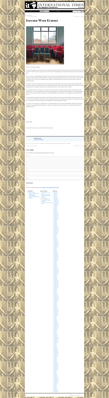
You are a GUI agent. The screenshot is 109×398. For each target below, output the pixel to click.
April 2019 (55, 292)
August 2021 (56, 260)
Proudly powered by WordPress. (76, 395)
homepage (42, 143)
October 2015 (56, 340)
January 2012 (56, 390)
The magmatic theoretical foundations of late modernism (46, 195)
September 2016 (56, 327)
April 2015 (55, 347)
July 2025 (55, 206)
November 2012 (56, 380)
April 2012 (55, 388)
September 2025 (56, 204)
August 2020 (56, 274)
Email (27, 174)
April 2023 (55, 237)
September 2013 (56, 368)
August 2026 (56, 192)
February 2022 (56, 253)
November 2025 (56, 202)
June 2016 (55, 331)
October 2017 (56, 312)
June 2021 (55, 262)
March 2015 (55, 348)
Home (27, 11)
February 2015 (56, 349)
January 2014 (56, 364)
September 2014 (56, 355)
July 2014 (55, 357)
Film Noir (45, 197)
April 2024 (55, 224)
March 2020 (55, 279)
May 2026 (55, 195)
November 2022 (56, 243)
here (52, 127)
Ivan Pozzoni (43, 194)
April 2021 (55, 265)
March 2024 (55, 225)
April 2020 (55, 278)
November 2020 (56, 270)
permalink (68, 143)
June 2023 (55, 235)
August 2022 (56, 246)
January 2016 (56, 336)
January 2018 (56, 309)
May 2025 (55, 209)
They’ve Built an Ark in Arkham (78, 16)
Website (27, 178)
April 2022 (55, 251)
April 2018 (55, 306)
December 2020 (56, 269)
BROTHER (30, 197)
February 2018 (56, 308)
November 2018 (56, 298)
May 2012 (55, 387)
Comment (27, 155)
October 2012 (56, 381)
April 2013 (55, 374)
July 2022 (55, 248)
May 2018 (55, 304)
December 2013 (56, 365)
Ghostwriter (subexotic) (50, 143)
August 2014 (56, 356)
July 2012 (55, 384)
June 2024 (55, 221)
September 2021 (56, 259)
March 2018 (55, 307)
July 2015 (55, 343)
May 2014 (55, 359)
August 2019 (56, 287)
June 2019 (55, 290)
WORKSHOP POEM (32, 195)
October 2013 (56, 367)
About (38, 11)
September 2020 (56, 273)
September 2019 (56, 286)
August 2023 (56, 233)
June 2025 (55, 208)
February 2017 (56, 322)
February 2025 (56, 212)
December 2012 (56, 379)
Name (27, 169)
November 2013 (56, 366)
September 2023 (56, 232)
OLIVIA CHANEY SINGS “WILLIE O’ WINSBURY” (46, 200)
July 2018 (55, 302)
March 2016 (55, 334)
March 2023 (55, 238)
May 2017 (55, 318)
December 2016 (56, 324)
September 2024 (56, 218)
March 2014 (55, 361)
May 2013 (55, 373)
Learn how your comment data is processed (50, 187)
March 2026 (55, 197)
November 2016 (56, 325)
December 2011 (56, 391)
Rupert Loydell (57, 143)
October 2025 (56, 203)
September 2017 (56, 314)
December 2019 (56, 283)
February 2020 (56, 281)
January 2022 (56, 254)
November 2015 (56, 339)
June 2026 (55, 194)
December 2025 (56, 201)
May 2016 (55, 332)
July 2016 (55, 330)
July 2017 (55, 316)
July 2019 (55, 289)
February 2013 (56, 376)
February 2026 (56, 199)
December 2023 (56, 228)
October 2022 (56, 244)
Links (35, 11)
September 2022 (56, 245)
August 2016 (56, 328)
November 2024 (56, 216)
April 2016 (55, 333)
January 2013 (56, 377)
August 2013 (56, 369)
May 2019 (55, 291)
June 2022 (55, 249)
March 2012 (55, 389)
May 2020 (55, 277)
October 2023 (56, 230)
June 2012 (55, 385)
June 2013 (55, 372)
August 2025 (56, 205)
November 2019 (56, 284)
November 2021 (56, 257)
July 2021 (55, 261)
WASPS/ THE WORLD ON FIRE (34, 196)
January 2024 (56, 227)
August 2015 (56, 342)
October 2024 (56, 217)
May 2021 (55, 263)
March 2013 (55, 375)
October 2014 (56, 354)
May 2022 (55, 250)
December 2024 (56, 214)
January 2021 (56, 268)
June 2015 (55, 344)
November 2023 (56, 229)
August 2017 (56, 315)
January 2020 (56, 282)
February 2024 (56, 226)
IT (25, 395)
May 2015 (55, 346)
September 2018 (56, 300)
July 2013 (55, 371)
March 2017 (55, 320)
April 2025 (55, 210)
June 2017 (55, 317)
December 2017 (56, 310)
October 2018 (56, 299)
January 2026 (56, 200)
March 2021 (55, 266)
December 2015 (56, 338)
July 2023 (55, 234)
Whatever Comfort (31, 192)
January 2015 (56, 350)
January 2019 (56, 295)
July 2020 (55, 275)
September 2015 (56, 341)
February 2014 (56, 363)
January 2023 (56, 241)
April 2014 (55, 360)
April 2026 (55, 196)
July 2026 (55, 193)
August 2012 (56, 383)
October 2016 (56, 326)
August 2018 (56, 301)
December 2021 (56, 255)
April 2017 (55, 319)
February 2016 (56, 335)
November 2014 (56, 352)
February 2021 (56, 267)
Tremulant (61, 143)
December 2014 (56, 351)
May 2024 (55, 222)
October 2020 (56, 271)
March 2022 (55, 252)
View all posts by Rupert (39, 139)
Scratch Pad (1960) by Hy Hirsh (31, 16)
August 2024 (56, 219)
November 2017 (56, 311)
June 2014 (55, 358)
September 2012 (56, 382)
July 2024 (55, 220)
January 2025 (56, 213)
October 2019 (56, 285)
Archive (31, 11)
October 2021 (56, 258)
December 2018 (56, 297)
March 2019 (55, 293)
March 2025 (55, 211)
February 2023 (56, 240)
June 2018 (55, 303)
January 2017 (56, 323)
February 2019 (56, 294)
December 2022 (56, 242)
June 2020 (55, 276)
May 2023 (55, 236)
